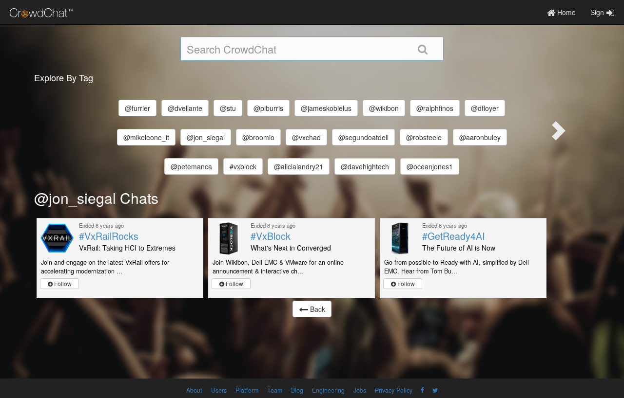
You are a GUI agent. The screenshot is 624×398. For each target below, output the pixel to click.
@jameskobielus (326, 108)
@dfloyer (485, 108)
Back (316, 309)
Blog (297, 390)
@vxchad (306, 137)
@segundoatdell (363, 137)
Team (274, 390)
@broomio (258, 137)
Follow (62, 283)
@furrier (137, 108)
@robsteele (424, 137)
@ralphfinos (434, 108)
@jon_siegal (206, 137)
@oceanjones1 (430, 166)
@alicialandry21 (298, 166)
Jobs (359, 390)
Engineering (328, 390)
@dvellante (185, 108)
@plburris (268, 108)
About (194, 390)
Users (219, 390)
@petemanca (191, 166)
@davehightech (365, 166)
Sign (597, 12)
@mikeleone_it (146, 137)
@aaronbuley (480, 137)
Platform (246, 390)
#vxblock (243, 166)
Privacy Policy (393, 390)
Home (565, 12)
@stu (228, 108)
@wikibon (384, 108)
